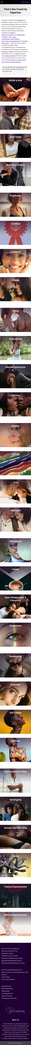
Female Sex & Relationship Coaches (12, 958)
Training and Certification (9, 998)
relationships (21, 35)
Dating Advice (6, 991)
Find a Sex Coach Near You (9, 951)
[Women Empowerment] (15, 924)
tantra (12, 39)
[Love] (15, 491)
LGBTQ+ (5, 37)
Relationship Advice (7, 989)
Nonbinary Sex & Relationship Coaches (13, 963)
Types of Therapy (7, 996)
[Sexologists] (15, 809)
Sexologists (19, 20)
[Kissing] (15, 435)
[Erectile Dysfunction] (15, 376)
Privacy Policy (6, 977)
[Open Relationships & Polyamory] (15, 606)
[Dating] (15, 320)
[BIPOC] (15, 118)
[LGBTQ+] (15, 463)
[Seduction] (15, 694)
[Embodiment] (15, 348)
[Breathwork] (15, 205)
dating (12, 33)
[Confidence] (15, 261)
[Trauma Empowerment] (15, 896)
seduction (5, 35)
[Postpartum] (15, 635)
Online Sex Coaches (7, 953)
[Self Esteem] (15, 722)
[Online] (15, 578)
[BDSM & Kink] (15, 89)
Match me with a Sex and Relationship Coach (15, 972)
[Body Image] (15, 146)
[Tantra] (15, 865)
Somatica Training (7, 52)
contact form (20, 67)
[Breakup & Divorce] (15, 174)
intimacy (11, 35)
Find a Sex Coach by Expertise (10, 948)
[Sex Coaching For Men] (15, 781)
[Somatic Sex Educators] (15, 837)
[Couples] (15, 289)
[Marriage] (15, 519)
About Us (4, 975)
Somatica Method (9, 56)
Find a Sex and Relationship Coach (12, 970)
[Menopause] (15, 550)
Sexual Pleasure (6, 986)
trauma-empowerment (12, 41)
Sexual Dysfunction (7, 993)
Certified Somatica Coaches (10, 956)
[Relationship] (15, 665)
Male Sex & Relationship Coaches (11, 961)
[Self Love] (15, 750)
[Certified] (15, 233)
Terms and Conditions (8, 979)
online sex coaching (16, 60)
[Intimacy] (15, 404)
